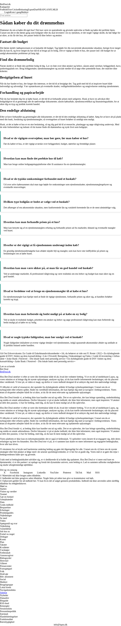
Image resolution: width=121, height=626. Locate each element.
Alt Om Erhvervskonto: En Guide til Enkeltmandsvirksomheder (29, 353)
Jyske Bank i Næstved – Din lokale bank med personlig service (35, 358)
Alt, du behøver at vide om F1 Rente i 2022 (81, 353)
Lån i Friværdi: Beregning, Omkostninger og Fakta (67, 356)
